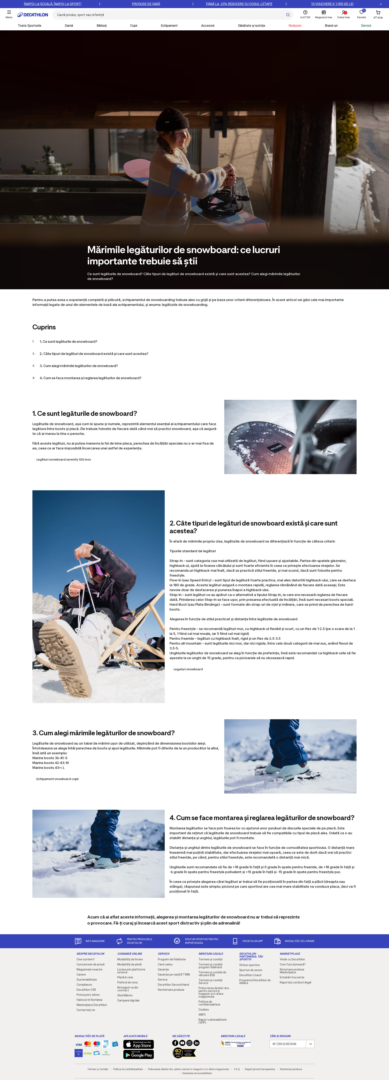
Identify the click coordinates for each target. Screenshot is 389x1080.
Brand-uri (331, 26)
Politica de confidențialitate (209, 1003)
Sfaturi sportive (249, 965)
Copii (133, 26)
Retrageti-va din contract (127, 989)
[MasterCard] (88, 1044)
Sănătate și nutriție (251, 26)
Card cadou (165, 964)
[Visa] (79, 1044)
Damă (69, 26)
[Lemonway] (106, 1053)
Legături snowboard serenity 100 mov (63, 459)
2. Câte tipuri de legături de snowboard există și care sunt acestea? (94, 354)
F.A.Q (237, 1069)
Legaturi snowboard (188, 669)
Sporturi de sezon (250, 970)
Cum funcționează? (293, 964)
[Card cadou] (115, 1045)
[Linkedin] (196, 1044)
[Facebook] (175, 1044)
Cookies (204, 1009)
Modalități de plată (129, 964)
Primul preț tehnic (88, 994)
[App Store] (138, 1046)
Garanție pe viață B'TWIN (174, 974)
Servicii (366, 26)
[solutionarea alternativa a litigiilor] (236, 1045)
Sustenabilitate (87, 979)
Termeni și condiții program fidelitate (210, 966)
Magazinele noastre (90, 969)
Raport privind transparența (260, 1069)
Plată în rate (125, 977)
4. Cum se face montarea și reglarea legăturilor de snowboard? (90, 378)
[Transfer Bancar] (106, 1046)
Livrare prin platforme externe (131, 971)
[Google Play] (138, 1057)
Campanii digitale (128, 1000)
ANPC (202, 1014)
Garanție (163, 969)
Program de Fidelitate (172, 959)
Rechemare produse (171, 989)
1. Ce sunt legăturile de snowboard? (68, 341)
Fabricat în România (89, 999)
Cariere (81, 974)
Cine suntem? (86, 959)
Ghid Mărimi (125, 995)
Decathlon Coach (250, 975)
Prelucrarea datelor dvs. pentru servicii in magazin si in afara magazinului (214, 992)
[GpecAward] (184, 1056)
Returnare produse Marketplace (292, 971)
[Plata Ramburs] (97, 1054)
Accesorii (207, 26)
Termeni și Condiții (97, 1069)
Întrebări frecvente (292, 977)
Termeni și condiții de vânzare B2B (212, 974)
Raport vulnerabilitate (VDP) (213, 1021)
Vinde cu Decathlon (292, 959)
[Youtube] (182, 1044)
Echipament (169, 26)
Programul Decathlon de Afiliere (255, 981)
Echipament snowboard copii (57, 779)
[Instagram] (189, 1044)
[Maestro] (97, 1044)
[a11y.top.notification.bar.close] (381, 4)
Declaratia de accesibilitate (197, 1073)
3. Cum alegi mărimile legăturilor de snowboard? (79, 366)
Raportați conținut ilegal (295, 982)
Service (163, 979)
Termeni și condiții (210, 959)
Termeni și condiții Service (210, 981)
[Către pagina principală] (32, 15)
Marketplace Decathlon (92, 1004)
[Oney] (88, 1053)
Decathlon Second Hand (173, 984)
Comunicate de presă (91, 964)
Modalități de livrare (130, 959)
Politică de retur (127, 982)
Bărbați (102, 26)
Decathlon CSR (86, 989)
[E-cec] (79, 1055)
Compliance (84, 984)
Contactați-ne (86, 1010)
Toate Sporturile (29, 26)
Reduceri (295, 26)
